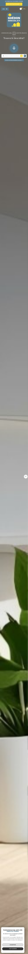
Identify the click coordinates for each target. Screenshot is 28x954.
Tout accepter (13, 948)
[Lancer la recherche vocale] (14, 48)
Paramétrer (13, 944)
